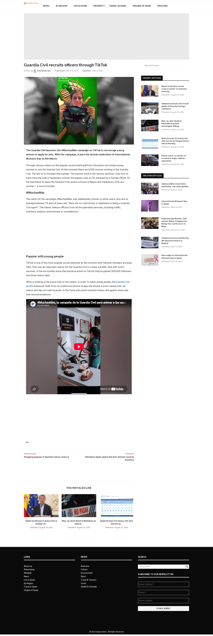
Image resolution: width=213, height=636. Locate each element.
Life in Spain (80, 6)
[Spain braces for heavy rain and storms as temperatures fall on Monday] (116, 505)
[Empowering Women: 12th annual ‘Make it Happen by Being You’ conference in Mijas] (150, 223)
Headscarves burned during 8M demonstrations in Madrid (175, 240)
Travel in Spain (117, 6)
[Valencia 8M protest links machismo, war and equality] (150, 188)
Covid (83, 583)
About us (28, 566)
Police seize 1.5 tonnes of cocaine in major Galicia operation (173, 158)
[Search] (187, 6)
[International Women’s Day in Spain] (150, 206)
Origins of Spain (142, 6)
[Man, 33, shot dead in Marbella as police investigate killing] (79, 505)
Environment (87, 573)
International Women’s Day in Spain (174, 202)
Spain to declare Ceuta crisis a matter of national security (173, 89)
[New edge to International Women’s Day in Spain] (150, 260)
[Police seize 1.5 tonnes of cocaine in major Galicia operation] (150, 160)
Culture (84, 569)
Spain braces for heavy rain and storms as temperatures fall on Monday (175, 141)
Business (85, 566)
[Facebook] (177, 6)
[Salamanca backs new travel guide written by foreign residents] (150, 108)
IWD (27, 442)
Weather (162, 6)
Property (99, 6)
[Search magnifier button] (187, 567)
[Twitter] (180, 6)
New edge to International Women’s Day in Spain (174, 256)
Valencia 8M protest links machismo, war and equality (174, 185)
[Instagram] (183, 6)
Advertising (29, 569)
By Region (61, 6)
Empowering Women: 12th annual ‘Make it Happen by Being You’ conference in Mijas (174, 222)
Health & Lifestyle (89, 587)
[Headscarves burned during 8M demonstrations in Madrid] (150, 242)
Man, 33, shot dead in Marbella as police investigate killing (171, 123)
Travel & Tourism (88, 580)
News (46, 6)
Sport (83, 576)
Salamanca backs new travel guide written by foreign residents (175, 106)
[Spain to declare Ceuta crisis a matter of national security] (41, 505)
